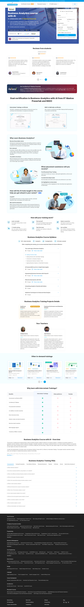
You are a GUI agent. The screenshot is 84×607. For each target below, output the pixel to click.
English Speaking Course (11, 574)
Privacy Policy (47, 602)
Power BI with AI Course (28, 562)
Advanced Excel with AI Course (26, 526)
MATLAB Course (36, 527)
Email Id (59, 15)
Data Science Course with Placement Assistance (37, 591)
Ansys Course (49, 552)
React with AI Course (41, 535)
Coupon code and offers (12, 604)
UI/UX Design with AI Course (12, 568)
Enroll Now (67, 35)
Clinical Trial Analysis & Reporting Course (68, 561)
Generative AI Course (11, 518)
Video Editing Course (36, 568)
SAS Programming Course (40, 562)
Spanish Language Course (34, 574)
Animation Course (45, 568)
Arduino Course (21, 553)
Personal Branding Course (43, 580)
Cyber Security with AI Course (12, 526)
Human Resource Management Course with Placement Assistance (19, 593)
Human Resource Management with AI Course (15, 544)
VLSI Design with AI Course (26, 527)
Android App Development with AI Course (15, 535)
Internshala (46, 604)
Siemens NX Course (53, 553)
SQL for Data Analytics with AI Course (67, 526)
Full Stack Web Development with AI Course (15, 533)
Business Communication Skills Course (33, 544)
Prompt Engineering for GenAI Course (24, 518)
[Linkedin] (66, 602)
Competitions (28, 604)
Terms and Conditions (71, 37)
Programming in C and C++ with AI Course (49, 533)
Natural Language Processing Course (53, 562)
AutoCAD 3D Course (30, 553)
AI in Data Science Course (25, 520)
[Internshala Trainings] (12, 4)
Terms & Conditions (30, 602)
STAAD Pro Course (64, 552)
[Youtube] (68, 602)
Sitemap (46, 600)
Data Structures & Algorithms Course (54, 535)
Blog (64, 600)
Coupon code (60, 27)
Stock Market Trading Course (47, 544)
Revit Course (20, 586)
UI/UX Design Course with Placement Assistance (43, 593)
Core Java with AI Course (63, 533)
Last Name (71, 19)
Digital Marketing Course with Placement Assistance (58, 591)
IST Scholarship (10, 602)
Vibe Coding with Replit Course (39, 518)
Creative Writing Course (45, 574)
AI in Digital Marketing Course (12, 520)
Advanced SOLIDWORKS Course (41, 553)
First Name (60, 19)
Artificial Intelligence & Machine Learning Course (55, 518)
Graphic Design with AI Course (25, 568)
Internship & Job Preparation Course (30, 580)
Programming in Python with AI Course (32, 533)
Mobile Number (61, 23)
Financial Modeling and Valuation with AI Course (43, 542)
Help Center (28, 600)
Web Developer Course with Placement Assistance (16, 591)
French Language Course (23, 574)
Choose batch (70, 27)
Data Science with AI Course (39, 526)
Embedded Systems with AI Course (65, 553)
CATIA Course (56, 552)
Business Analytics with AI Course (13, 527)
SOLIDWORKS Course (34, 552)
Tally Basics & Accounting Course (61, 544)
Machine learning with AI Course (52, 526)
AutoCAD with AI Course (11, 552)
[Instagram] (64, 602)
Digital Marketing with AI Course (13, 542)
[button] (42, 468)
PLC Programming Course (12, 553)
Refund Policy (9, 600)
